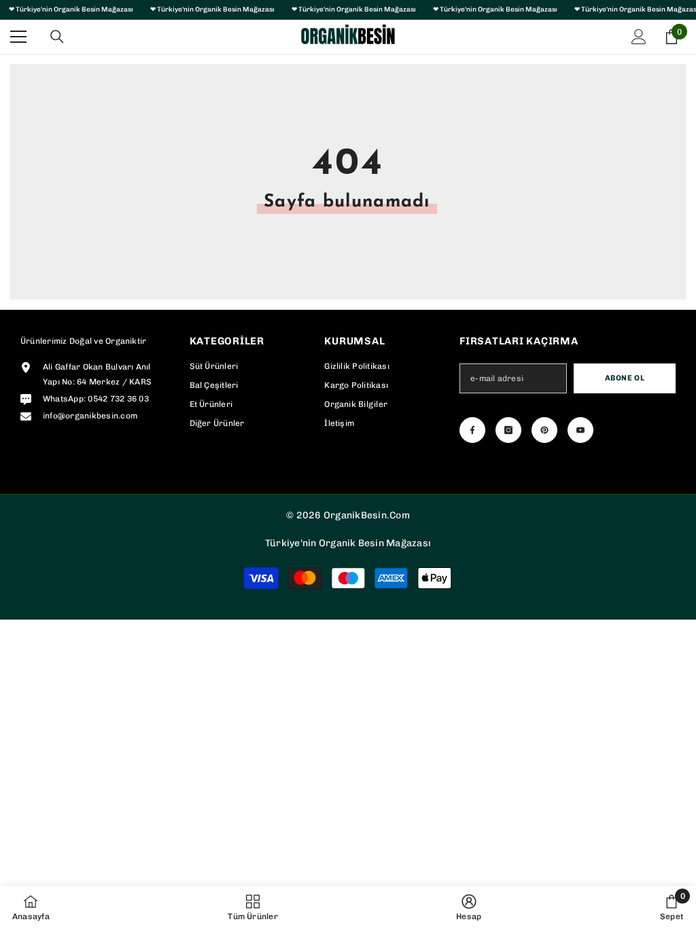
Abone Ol (624, 377)
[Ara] (57, 37)
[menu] (18, 37)
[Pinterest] (544, 430)
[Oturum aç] (638, 36)
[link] (469, 907)
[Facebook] (472, 430)
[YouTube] (580, 430)
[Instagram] (508, 430)
